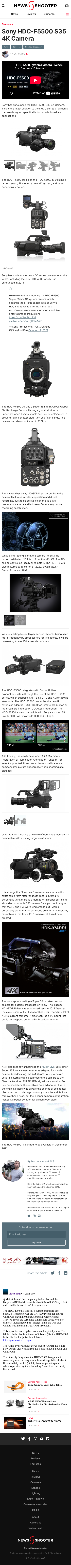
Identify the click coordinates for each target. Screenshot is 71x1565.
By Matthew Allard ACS (40, 1161)
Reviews (31, 14)
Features (35, 1463)
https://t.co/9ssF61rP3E (22, 317)
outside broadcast (33, 47)
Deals (35, 1509)
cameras (17, 47)
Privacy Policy (36, 1528)
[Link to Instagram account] (35, 1439)
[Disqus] (35, 1329)
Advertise (35, 1522)
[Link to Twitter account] (23, 1439)
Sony (6, 47)
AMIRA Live (48, 1066)
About (35, 1517)
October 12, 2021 (38, 330)
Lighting (35, 1493)
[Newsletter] (67, 5)
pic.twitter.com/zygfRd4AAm (25, 321)
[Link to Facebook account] (29, 1439)
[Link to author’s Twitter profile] (29, 1216)
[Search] (4, 5)
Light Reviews (35, 1498)
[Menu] (67, 14)
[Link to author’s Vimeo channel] (39, 1216)
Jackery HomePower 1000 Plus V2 (44, 1421)
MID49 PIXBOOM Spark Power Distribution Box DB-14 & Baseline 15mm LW (47, 1404)
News (14, 14)
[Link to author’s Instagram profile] (34, 1216)
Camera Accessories (37, 1382)
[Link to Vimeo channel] (48, 1439)
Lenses (35, 1487)
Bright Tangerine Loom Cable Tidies (45, 1385)
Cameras (49, 14)
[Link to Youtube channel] (41, 1439)
